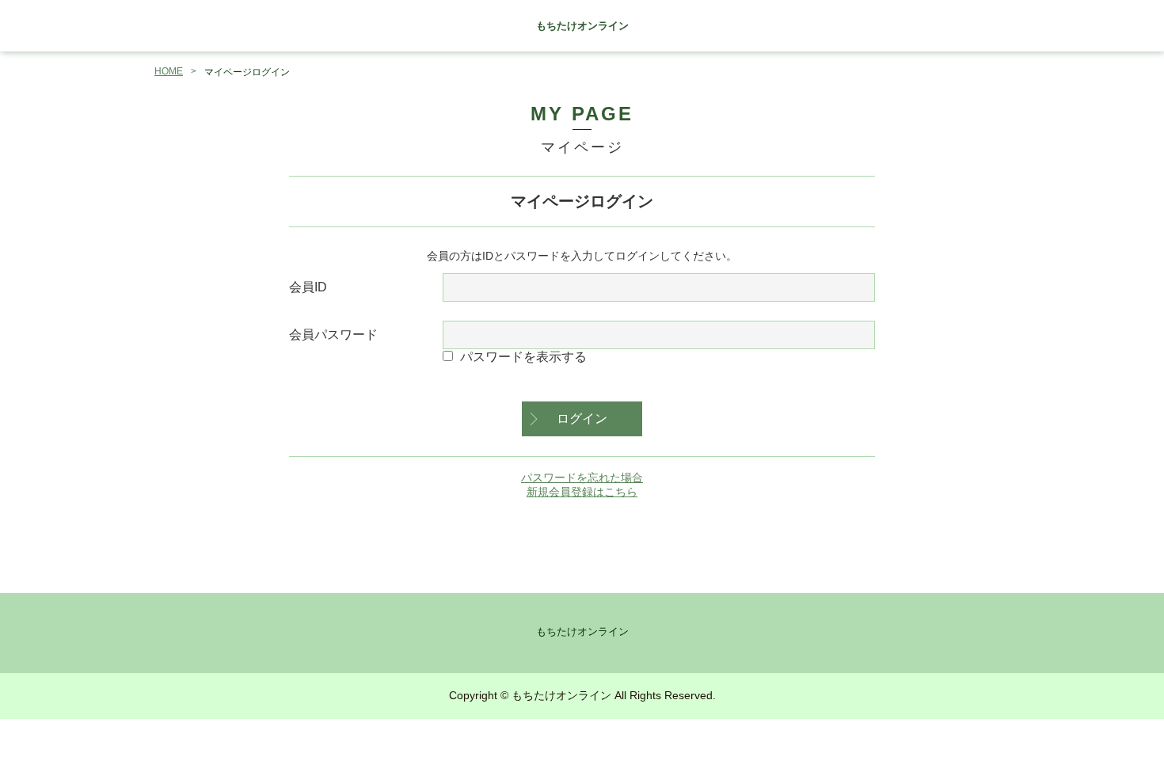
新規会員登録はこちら (582, 491)
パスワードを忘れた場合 (582, 477)
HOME (168, 71)
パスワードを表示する (523, 356)
